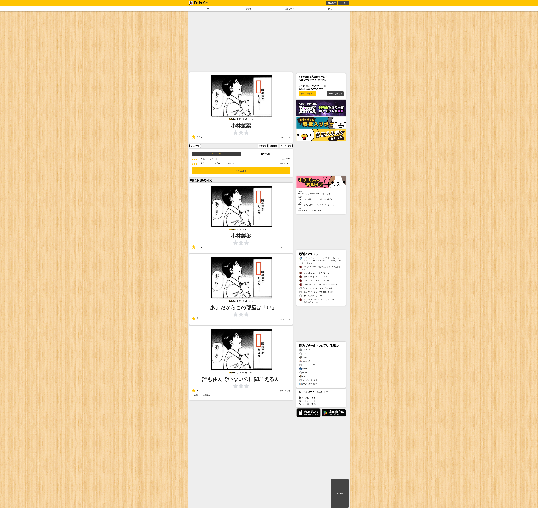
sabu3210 (286, 159)
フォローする (308, 400)
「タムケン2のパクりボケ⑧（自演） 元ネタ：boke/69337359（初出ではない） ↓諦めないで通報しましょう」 (321, 260)
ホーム (208, 8)
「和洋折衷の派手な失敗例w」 (314, 296)
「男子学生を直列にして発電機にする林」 (318, 292)
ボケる (249, 8)
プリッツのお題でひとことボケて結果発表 (315, 198)
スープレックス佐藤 (309, 380)
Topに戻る (340, 493)
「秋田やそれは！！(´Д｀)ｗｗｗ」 (315, 277)
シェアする (195, 146)
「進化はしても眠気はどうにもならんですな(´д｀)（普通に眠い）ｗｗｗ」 (321, 300)
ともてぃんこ (307, 349)
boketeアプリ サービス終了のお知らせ (314, 193)
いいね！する (308, 397)
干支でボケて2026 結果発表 (309, 209)
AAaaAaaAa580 (308, 365)
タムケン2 (306, 361)
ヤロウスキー (284, 163)
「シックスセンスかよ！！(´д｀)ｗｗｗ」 (318, 281)
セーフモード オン (307, 94)
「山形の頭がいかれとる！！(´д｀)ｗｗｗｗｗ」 (320, 284)
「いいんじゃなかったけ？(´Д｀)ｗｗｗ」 (318, 273)
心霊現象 (206, 395)
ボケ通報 (262, 146)
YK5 (304, 353)
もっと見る (241, 170)
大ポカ (304, 369)
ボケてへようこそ (335, 94)
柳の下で (305, 372)
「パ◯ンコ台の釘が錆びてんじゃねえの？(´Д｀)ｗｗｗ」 (322, 268)
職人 (330, 8)
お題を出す (289, 8)
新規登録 (332, 3)
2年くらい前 (285, 138)
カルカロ (305, 357)
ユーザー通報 (286, 146)
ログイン (343, 3)
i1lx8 (304, 376)
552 (199, 137)
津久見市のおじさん (309, 384)
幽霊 (196, 395)
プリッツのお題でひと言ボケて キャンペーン (316, 204)
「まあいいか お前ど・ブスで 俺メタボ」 (317, 288)
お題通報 (273, 146)
